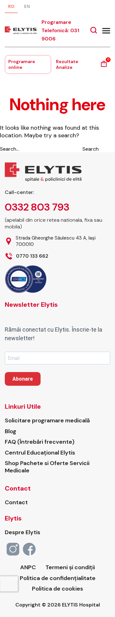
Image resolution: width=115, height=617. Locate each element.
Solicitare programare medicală (47, 420)
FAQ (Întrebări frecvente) (39, 442)
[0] (104, 66)
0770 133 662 (32, 256)
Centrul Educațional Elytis (40, 452)
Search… (9, 149)
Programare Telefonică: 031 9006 (60, 30)
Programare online (21, 64)
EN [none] (27, 6)
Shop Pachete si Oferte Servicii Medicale (47, 467)
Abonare (22, 379)
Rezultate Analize (67, 64)
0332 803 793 (37, 207)
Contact (16, 502)
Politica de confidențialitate (58, 578)
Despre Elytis (22, 532)
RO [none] (11, 6)
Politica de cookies (57, 588)
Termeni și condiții (70, 567)
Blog (10, 431)
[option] (27, 7)
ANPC (28, 567)
